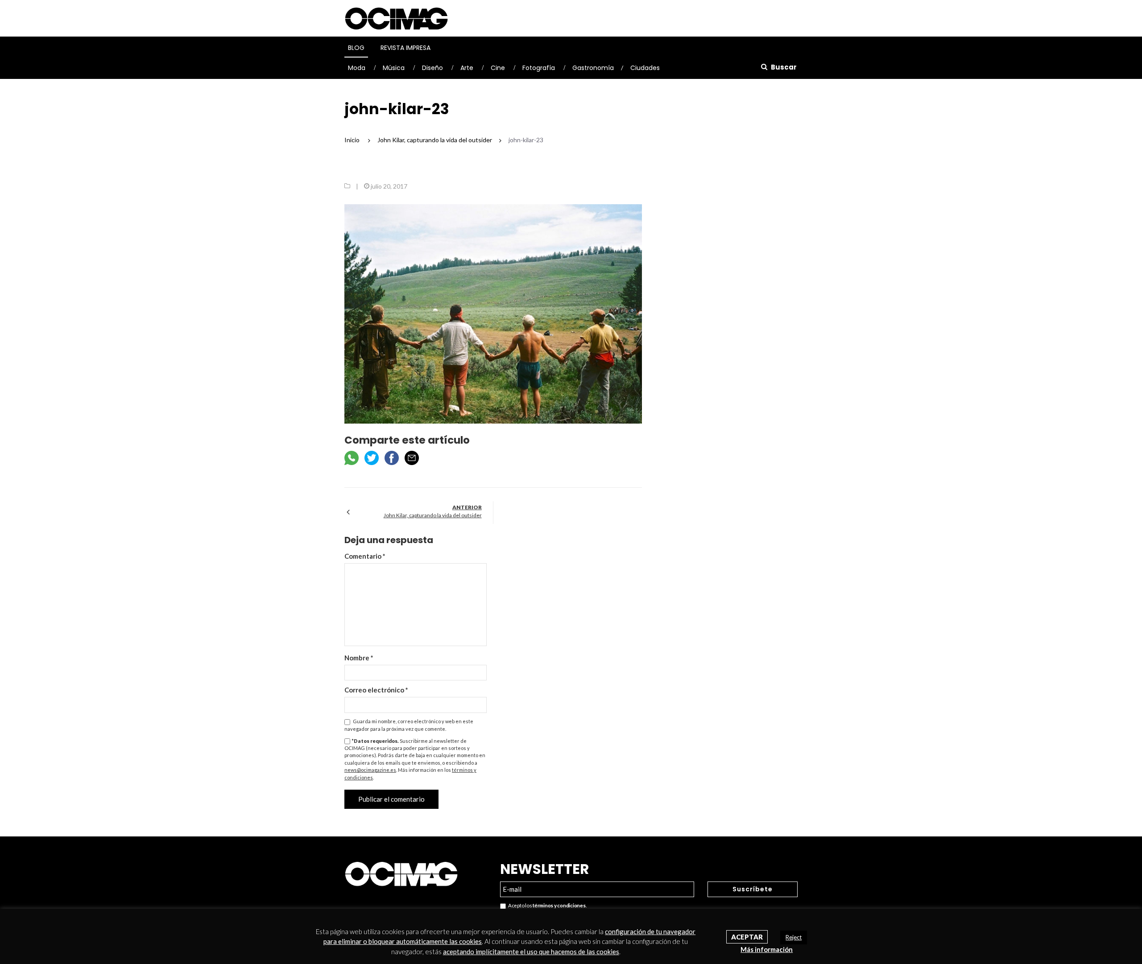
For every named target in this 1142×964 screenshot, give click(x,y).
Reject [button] (794, 937)
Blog (356, 47)
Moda (356, 67)
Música (394, 67)
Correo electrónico (376, 690)
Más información (767, 949)
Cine (498, 67)
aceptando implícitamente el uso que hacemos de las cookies (531, 952)
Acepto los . (546, 905)
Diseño (432, 67)
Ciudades (645, 67)
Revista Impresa (405, 47)
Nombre (358, 658)
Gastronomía (593, 67)
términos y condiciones (559, 905)
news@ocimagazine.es (370, 770)
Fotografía (538, 67)
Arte (466, 67)
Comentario (364, 556)
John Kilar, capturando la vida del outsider (433, 515)
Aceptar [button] (747, 937)
